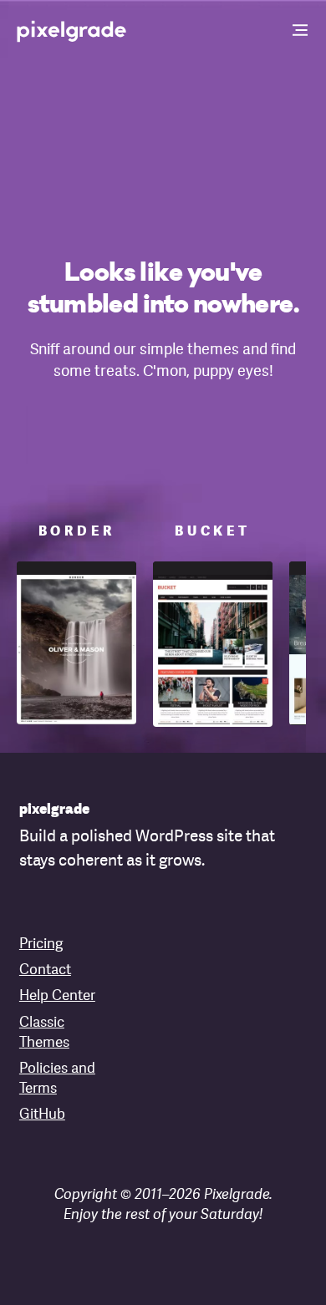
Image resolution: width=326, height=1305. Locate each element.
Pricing (41, 944)
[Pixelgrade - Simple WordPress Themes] (72, 30)
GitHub (42, 1115)
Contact (45, 970)
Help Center (57, 996)
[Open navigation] (301, 31)
